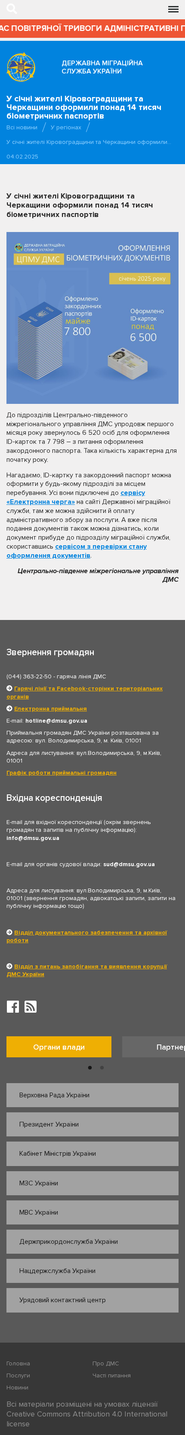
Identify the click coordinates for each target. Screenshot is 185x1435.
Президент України (49, 1124)
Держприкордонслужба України (68, 1241)
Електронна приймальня (50, 708)
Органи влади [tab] (59, 1047)
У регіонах (66, 127)
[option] (64, 1049)
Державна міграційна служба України (102, 67)
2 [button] (102, 1068)
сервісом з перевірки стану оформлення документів (76, 551)
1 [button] (90, 1068)
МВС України (38, 1212)
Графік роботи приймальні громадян (61, 772)
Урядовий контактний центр (62, 1300)
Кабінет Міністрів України (57, 1153)
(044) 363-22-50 (29, 676)
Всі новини (21, 127)
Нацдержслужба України (57, 1271)
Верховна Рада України (54, 1095)
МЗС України (38, 1183)
